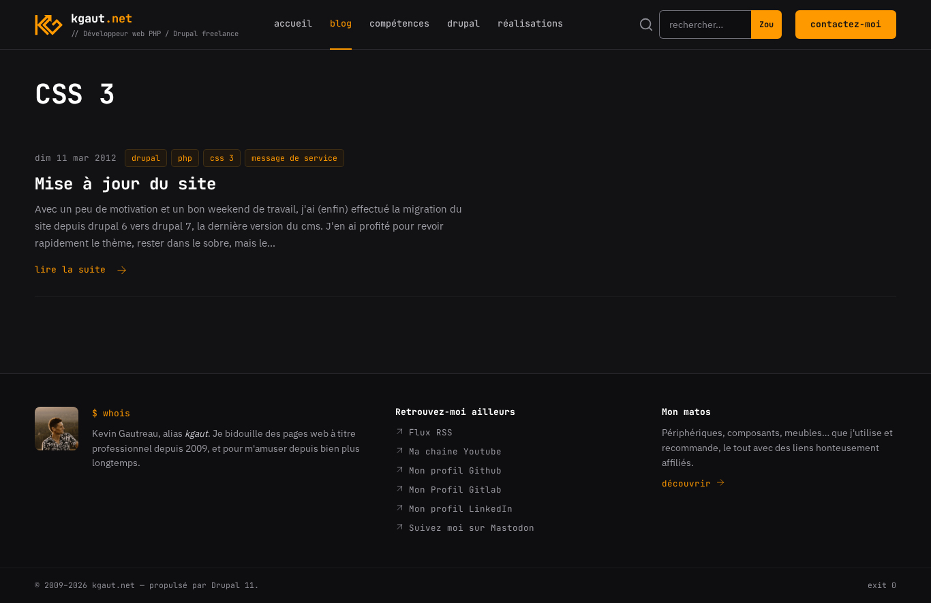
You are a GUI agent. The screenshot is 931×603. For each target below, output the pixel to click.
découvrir (689, 483)
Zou (766, 24)
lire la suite (70, 270)
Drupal (146, 158)
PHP (185, 158)
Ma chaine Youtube (452, 451)
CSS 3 (222, 158)
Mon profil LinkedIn (458, 508)
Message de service (294, 158)
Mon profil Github (452, 470)
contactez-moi (845, 24)
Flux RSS (428, 432)
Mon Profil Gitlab (452, 489)
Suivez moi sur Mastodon (468, 528)
